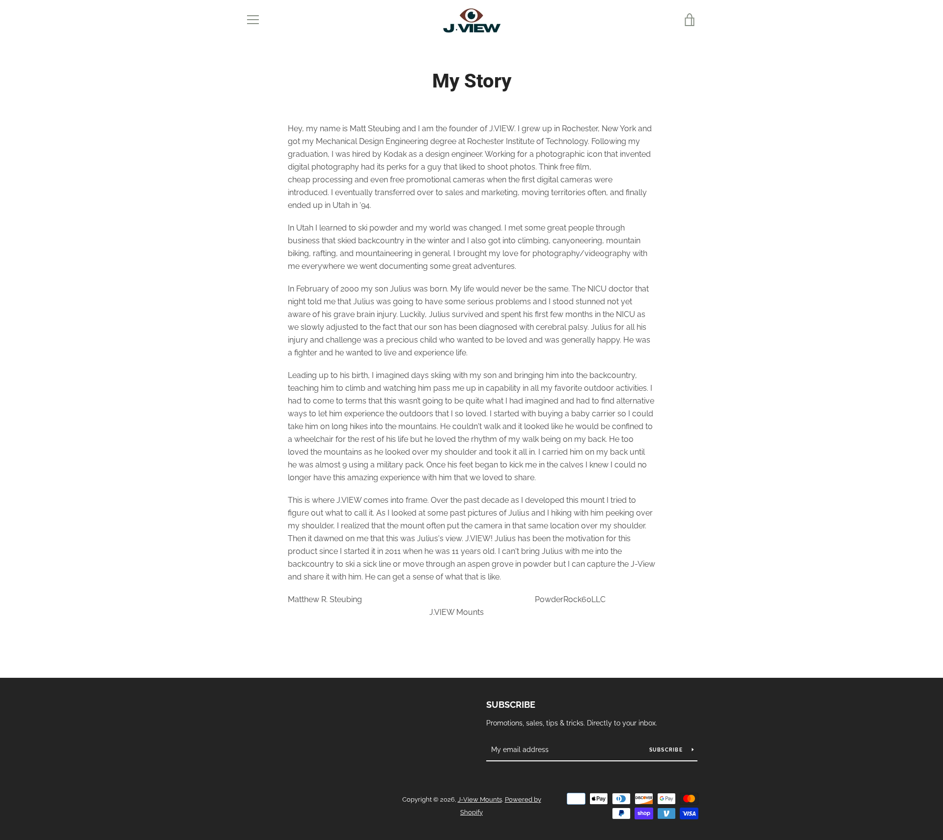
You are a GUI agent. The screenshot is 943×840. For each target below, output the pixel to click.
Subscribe (510, 704)
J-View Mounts (480, 799)
